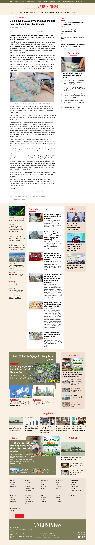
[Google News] (40, 31)
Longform (47, 356)
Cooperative (67, 12)
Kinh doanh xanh (29, 501)
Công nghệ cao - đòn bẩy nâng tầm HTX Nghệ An (76, 404)
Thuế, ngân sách (29, 488)
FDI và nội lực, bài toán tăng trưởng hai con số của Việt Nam (32, 428)
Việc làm (58, 499)
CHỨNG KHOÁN (44, 480)
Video (22, 356)
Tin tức (57, 482)
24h (41, 482)
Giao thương (74, 486)
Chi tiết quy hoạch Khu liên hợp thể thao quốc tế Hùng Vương (22, 369)
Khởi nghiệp (44, 497)
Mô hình (27, 499)
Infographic (33, 356)
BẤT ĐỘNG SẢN (59, 480)
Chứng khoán (33, 12)
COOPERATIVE (28, 495)
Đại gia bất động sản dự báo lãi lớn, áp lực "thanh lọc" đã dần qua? (16, 266)
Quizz (50, 360)
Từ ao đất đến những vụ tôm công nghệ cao (76, 396)
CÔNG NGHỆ (13, 495)
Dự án (57, 484)
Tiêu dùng (73, 484)
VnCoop (72, 355)
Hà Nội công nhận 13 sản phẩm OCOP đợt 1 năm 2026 (76, 390)
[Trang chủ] (15, 12)
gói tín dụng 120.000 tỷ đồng (37, 196)
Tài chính (26, 12)
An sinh (27, 503)
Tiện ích (58, 488)
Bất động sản (42, 12)
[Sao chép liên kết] (55, 31)
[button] (53, 469)
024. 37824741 (18, 508)
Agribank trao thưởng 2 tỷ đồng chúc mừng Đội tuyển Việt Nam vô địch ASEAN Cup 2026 (74, 88)
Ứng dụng (13, 501)
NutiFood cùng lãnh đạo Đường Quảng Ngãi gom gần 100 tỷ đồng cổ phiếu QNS (72, 45)
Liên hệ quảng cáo (15, 511)
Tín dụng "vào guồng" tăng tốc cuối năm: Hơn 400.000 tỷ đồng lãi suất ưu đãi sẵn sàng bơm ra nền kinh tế (74, 95)
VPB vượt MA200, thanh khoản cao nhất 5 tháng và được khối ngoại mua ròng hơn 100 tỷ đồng (16, 228)
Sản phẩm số (13, 499)
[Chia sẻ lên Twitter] (49, 31)
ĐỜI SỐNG (58, 495)
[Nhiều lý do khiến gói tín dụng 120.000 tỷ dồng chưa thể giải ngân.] (32, 73)
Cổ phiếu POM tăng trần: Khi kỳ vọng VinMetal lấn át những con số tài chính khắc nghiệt (17, 247)
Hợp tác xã (28, 497)
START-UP (43, 495)
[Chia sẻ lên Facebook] (46, 31)
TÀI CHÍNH (27, 480)
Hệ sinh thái (44, 501)
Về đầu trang (19, 516)
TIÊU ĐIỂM (12, 480)
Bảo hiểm (18, 298)
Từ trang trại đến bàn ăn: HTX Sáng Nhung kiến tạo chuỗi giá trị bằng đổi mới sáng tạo (72, 374)
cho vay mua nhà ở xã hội (20, 196)
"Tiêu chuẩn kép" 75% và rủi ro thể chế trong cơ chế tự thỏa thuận (17, 275)
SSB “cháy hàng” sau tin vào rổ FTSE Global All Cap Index (72, 38)
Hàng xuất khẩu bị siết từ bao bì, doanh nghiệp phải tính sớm (79, 428)
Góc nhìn (43, 488)
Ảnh (15, 356)
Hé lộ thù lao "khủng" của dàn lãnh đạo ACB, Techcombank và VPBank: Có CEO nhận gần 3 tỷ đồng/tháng (74, 82)
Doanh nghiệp (51, 12)
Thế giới (12, 484)
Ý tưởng (43, 499)
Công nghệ (59, 12)
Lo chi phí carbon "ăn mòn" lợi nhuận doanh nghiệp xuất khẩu (63, 428)
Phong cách (59, 501)
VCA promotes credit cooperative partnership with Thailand (75, 267)
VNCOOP (73, 495)
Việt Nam (12, 482)
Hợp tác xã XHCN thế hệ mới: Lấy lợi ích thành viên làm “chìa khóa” (77, 465)
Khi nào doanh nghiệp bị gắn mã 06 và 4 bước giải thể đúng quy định (72, 30)
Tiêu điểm (19, 12)
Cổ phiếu (43, 484)
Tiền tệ (11, 298)
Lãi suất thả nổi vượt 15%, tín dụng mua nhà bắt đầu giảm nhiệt (72, 75)
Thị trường (73, 482)
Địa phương (13, 486)
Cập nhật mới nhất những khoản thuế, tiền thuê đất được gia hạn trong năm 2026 (20, 403)
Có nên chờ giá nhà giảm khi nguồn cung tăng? (16, 283)
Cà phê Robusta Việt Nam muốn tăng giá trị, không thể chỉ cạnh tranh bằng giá (72, 23)
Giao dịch (43, 486)
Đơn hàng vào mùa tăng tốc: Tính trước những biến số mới (15, 428)
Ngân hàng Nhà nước (19, 199)
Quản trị (73, 488)
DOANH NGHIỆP (74, 480)
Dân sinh (58, 497)
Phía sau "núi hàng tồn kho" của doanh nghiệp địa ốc (16, 291)
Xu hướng (13, 497)
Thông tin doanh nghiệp (77, 490)
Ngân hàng (20, 17)
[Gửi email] (52, 31)
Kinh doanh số (29, 490)
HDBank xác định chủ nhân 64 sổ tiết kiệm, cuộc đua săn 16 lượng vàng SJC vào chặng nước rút (74, 102)
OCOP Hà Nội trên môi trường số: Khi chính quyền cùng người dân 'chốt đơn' (77, 382)
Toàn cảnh (58, 486)
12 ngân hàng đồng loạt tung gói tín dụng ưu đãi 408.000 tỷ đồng (73, 108)
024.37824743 (81, 534)
